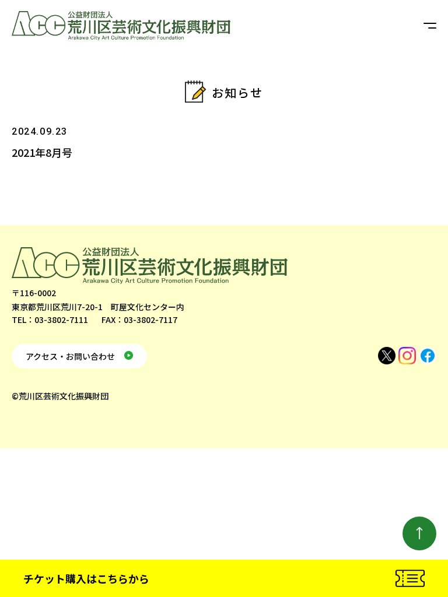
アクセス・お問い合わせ (70, 356)
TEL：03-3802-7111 (50, 319)
